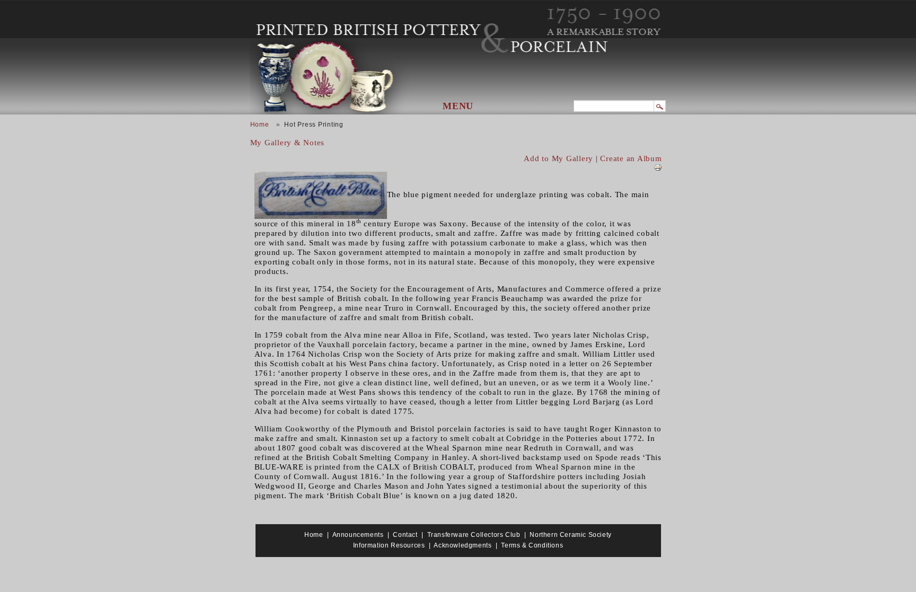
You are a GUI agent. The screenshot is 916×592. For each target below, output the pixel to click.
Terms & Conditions (532, 545)
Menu (458, 106)
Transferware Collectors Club (474, 534)
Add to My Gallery (558, 158)
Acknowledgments (462, 545)
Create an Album (631, 158)
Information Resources (389, 545)
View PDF (658, 167)
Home (259, 124)
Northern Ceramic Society (570, 534)
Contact (405, 534)
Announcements (358, 534)
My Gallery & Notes (287, 142)
